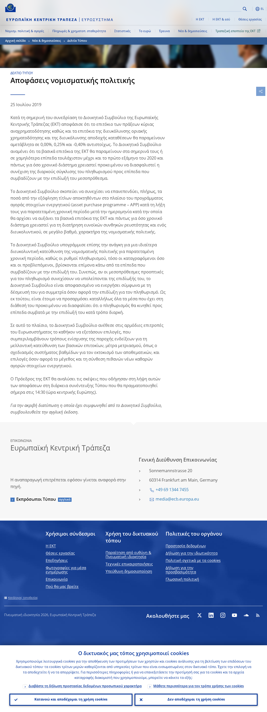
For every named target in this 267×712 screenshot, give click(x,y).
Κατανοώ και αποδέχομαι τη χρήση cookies (70, 699)
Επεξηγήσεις (57, 561)
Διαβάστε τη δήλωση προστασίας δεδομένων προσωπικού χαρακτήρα (85, 686)
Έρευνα (164, 31)
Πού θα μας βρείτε (62, 587)
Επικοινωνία (57, 579)
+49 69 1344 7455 (172, 490)
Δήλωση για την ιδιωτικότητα (192, 553)
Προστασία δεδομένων (186, 546)
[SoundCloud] (246, 615)
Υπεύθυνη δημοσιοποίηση (129, 572)
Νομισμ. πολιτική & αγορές (24, 31)
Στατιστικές (122, 31)
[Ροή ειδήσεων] (258, 615)
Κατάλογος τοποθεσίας (23, 597)
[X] (199, 615)
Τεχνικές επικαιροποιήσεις (129, 564)
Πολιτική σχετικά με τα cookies (193, 561)
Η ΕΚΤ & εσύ (221, 19)
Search (244, 9)
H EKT (51, 546)
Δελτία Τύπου (77, 40)
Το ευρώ (145, 31)
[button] (251, 8)
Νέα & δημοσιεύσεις (192, 31)
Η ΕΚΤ (200, 19)
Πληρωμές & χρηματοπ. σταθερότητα (79, 31)
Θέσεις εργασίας (250, 19)
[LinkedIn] (211, 615)
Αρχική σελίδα (15, 40)
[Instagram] (223, 615)
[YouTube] (234, 615)
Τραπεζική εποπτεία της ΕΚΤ (235, 31)
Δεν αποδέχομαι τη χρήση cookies (196, 699)
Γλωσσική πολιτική (182, 579)
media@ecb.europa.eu (177, 499)
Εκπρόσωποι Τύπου (36, 500)
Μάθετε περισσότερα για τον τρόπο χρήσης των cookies (198, 686)
